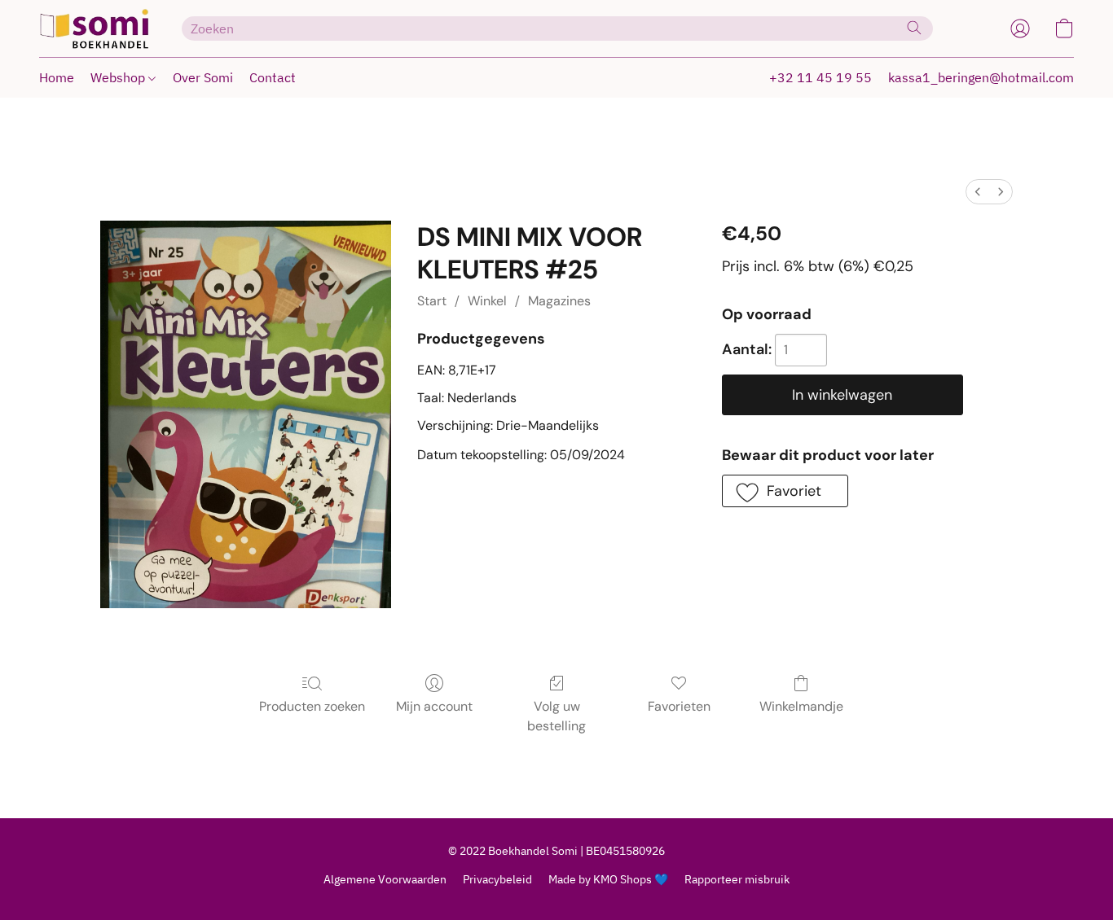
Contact (272, 77)
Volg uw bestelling (556, 716)
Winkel (487, 300)
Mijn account (434, 706)
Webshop (119, 77)
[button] (94, 28)
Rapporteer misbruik (737, 879)
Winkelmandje (801, 706)
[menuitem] (977, 192)
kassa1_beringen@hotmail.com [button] (981, 77)
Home (56, 77)
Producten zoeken (312, 706)
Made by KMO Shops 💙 (608, 879)
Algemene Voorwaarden (385, 879)
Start (432, 300)
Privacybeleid (497, 879)
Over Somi (203, 77)
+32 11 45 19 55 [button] (820, 77)
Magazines (559, 300)
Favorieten (679, 706)
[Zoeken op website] (914, 27)
